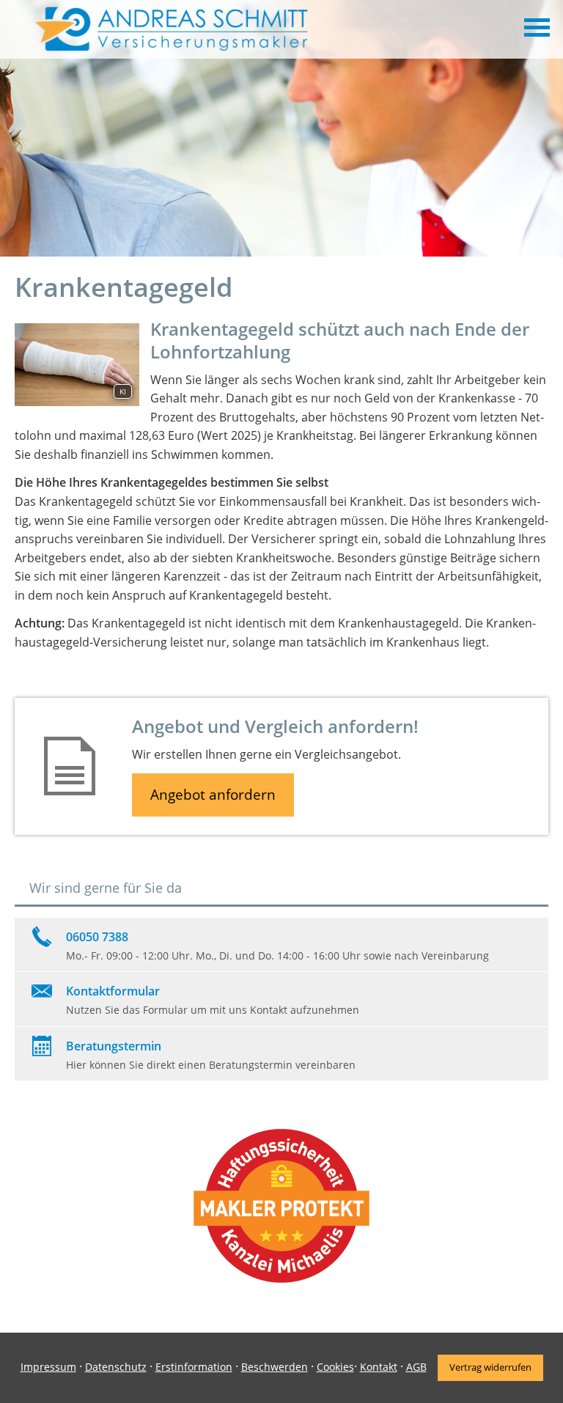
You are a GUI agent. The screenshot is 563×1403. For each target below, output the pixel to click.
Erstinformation (193, 1367)
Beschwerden (274, 1367)
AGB (416, 1367)
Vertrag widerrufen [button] (490, 1367)
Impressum (48, 1367)
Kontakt (378, 1367)
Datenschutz (116, 1367)
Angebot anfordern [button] (213, 794)
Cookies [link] (335, 1367)
